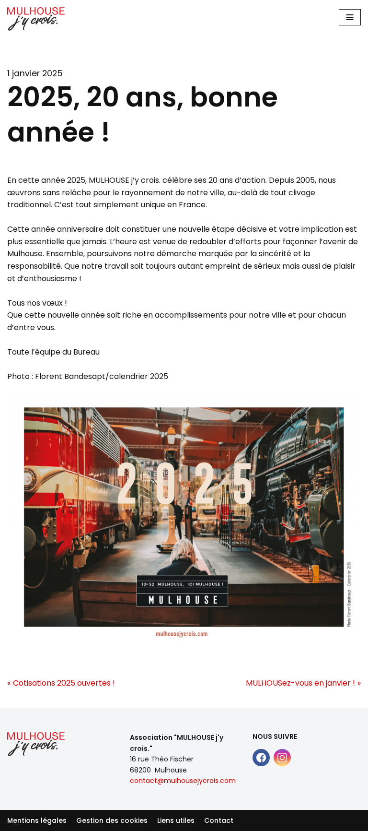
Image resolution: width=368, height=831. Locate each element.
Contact (218, 820)
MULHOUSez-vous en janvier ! (300, 683)
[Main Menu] (350, 17)
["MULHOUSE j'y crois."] (36, 19)
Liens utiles (176, 820)
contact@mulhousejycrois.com (183, 780)
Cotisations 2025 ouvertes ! (64, 683)
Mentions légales (37, 820)
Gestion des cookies (112, 820)
